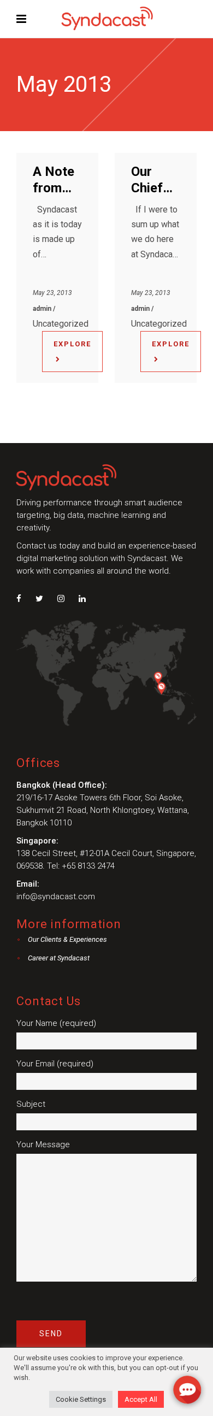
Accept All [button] (141, 1399)
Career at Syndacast (59, 958)
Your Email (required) (54, 1064)
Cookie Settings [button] (81, 1399)
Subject (30, 1104)
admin (43, 308)
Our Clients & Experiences (67, 939)
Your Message (43, 1144)
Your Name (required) (56, 1023)
